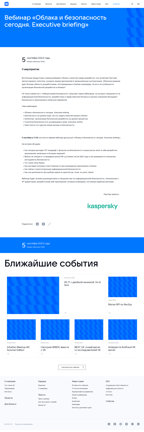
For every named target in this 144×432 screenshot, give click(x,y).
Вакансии (41, 385)
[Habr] (138, 424)
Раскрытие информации (24, 424)
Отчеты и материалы (80, 388)
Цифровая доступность (115, 388)
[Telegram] (126, 424)
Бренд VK (42, 405)
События (116, 4)
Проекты (48, 4)
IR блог (74, 398)
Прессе (84, 4)
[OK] (115, 424)
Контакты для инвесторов (81, 408)
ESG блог (109, 395)
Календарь (76, 404)
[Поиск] (132, 4)
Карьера (73, 4)
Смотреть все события (70, 367)
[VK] (7, 4)
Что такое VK (10, 385)
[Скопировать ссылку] (49, 224)
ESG (106, 4)
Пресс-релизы (43, 399)
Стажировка (42, 388)
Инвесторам (96, 4)
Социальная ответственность (117, 385)
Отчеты (109, 392)
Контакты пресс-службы (47, 402)
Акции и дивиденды (79, 395)
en (138, 4)
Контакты (8, 392)
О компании (36, 4)
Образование (10, 388)
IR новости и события (80, 385)
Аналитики (76, 401)
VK (11, 424)
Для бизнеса (61, 4)
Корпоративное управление (82, 392)
